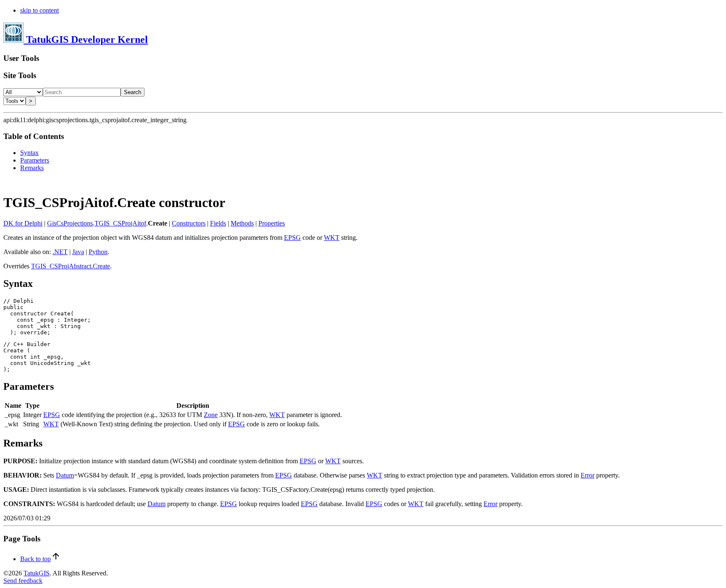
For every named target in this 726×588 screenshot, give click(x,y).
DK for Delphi (22, 223)
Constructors (188, 223)
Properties (271, 223)
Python (98, 251)
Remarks (32, 167)
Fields (218, 223)
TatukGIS (37, 573)
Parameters (34, 160)
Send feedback (22, 580)
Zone (211, 414)
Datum (65, 475)
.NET (60, 251)
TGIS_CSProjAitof (120, 223)
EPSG (292, 237)
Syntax (29, 152)
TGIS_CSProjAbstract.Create (70, 266)
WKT (331, 237)
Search (132, 92)
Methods (242, 223)
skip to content (39, 10)
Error (587, 475)
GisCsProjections (70, 223)
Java (78, 251)
